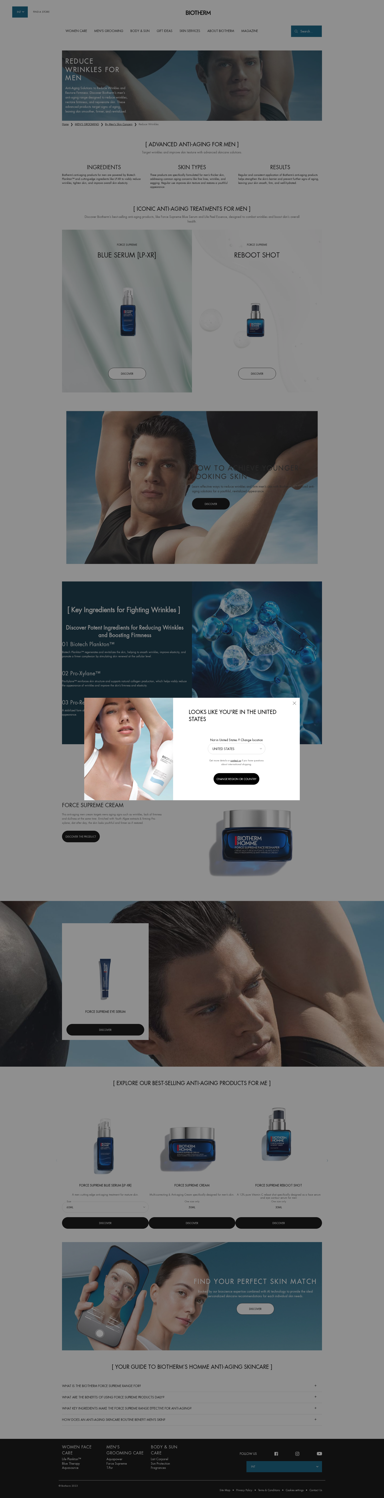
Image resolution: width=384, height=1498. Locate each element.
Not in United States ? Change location (236, 740)
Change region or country (236, 779)
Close (294, 703)
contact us (235, 760)
